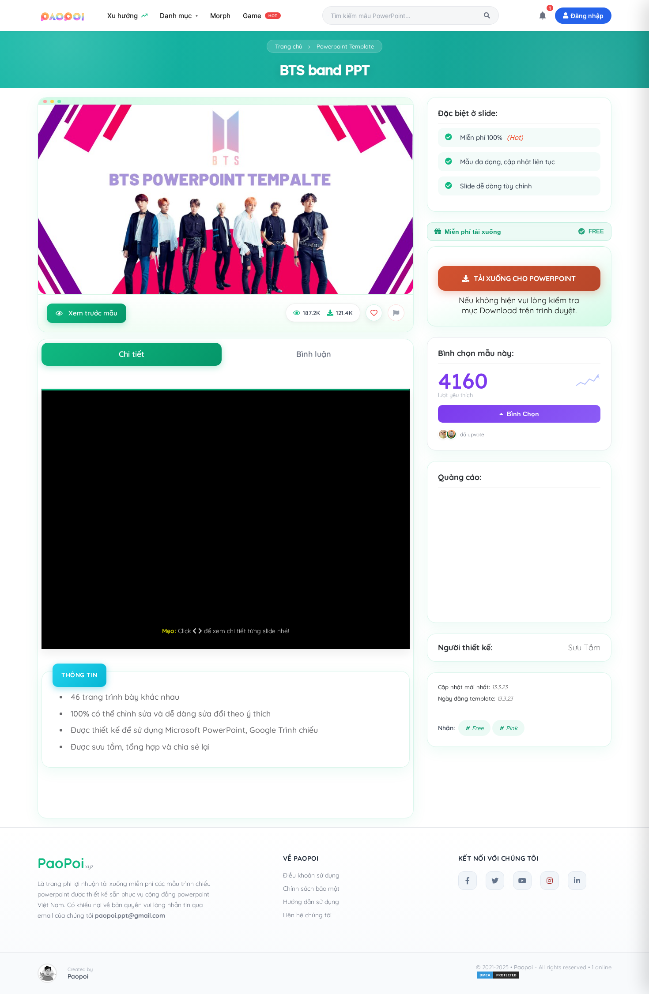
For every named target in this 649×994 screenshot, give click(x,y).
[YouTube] (522, 880)
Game (260, 15)
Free (477, 727)
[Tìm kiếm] (487, 15)
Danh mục (176, 15)
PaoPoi (66, 863)
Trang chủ (288, 46)
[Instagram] (549, 880)
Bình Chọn (523, 413)
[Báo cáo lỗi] (396, 312)
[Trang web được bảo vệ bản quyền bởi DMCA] (498, 977)
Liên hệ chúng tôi (307, 915)
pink (511, 727)
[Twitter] (495, 880)
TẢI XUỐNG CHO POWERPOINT (525, 278)
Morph (220, 15)
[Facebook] (467, 880)
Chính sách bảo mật (311, 889)
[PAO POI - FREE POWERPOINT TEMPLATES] (63, 15)
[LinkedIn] (577, 880)
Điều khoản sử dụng (311, 875)
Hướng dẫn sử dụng (311, 902)
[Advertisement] (519, 562)
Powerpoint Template (345, 46)
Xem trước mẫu (92, 313)
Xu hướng (122, 15)
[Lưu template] (374, 312)
